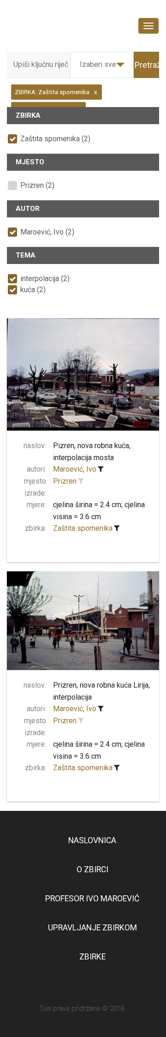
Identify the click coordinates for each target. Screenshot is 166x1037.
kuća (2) (33, 289)
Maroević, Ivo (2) (47, 232)
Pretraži (149, 65)
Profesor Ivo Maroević (92, 898)
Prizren (65, 481)
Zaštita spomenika (83, 528)
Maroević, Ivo (74, 469)
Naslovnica (92, 840)
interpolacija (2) (45, 278)
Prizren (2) (37, 185)
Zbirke (92, 956)
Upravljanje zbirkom (92, 927)
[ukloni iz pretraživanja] (100, 469)
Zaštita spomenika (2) (55, 138)
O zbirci (92, 869)
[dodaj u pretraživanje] (80, 481)
